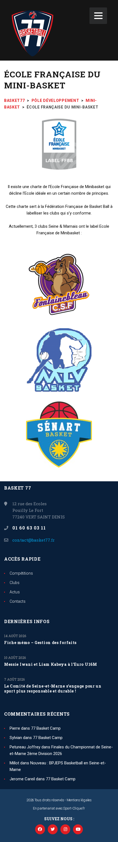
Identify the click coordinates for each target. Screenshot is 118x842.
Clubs (14, 582)
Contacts (18, 601)
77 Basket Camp (46, 728)
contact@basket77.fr (33, 540)
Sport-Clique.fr (74, 808)
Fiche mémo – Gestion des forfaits (40, 642)
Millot (14, 762)
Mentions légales (79, 800)
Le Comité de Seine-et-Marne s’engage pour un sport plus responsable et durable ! (53, 689)
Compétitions (21, 573)
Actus (15, 592)
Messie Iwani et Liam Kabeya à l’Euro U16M (50, 664)
